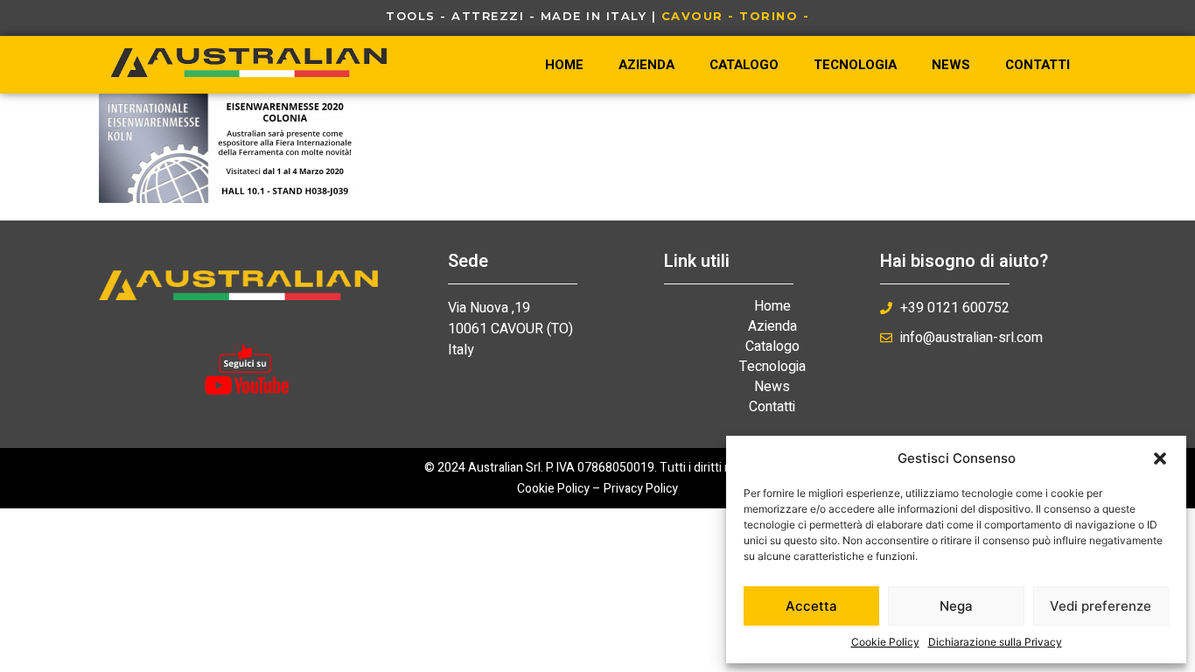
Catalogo (744, 64)
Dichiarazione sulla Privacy (995, 641)
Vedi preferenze (1100, 606)
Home (564, 64)
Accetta (811, 606)
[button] (1160, 458)
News (951, 64)
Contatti (1037, 64)
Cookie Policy (885, 641)
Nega (956, 606)
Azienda (646, 64)
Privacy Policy (641, 489)
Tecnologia (855, 64)
